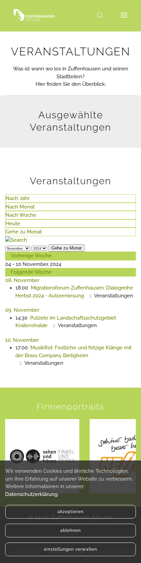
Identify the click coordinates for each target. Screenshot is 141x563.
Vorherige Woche (31, 256)
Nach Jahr (17, 198)
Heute (12, 223)
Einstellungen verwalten (70, 549)
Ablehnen (70, 530)
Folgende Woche (31, 272)
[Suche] (16, 240)
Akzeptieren (70, 511)
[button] (100, 15)
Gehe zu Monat (23, 232)
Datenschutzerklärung (31, 494)
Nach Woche (20, 215)
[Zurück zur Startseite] (34, 15)
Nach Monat (20, 207)
